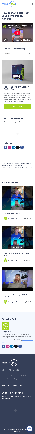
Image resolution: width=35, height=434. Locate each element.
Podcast (4, 376)
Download (15, 386)
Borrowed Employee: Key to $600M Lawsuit (15, 296)
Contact (9, 379)
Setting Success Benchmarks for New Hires (16, 254)
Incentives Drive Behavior (12, 213)
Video (8, 386)
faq (21, 386)
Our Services (13, 376)
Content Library (23, 376)
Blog (3, 386)
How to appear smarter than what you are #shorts (7, 165)
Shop (15, 379)
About (3, 379)
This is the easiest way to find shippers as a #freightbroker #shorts (23, 165)
